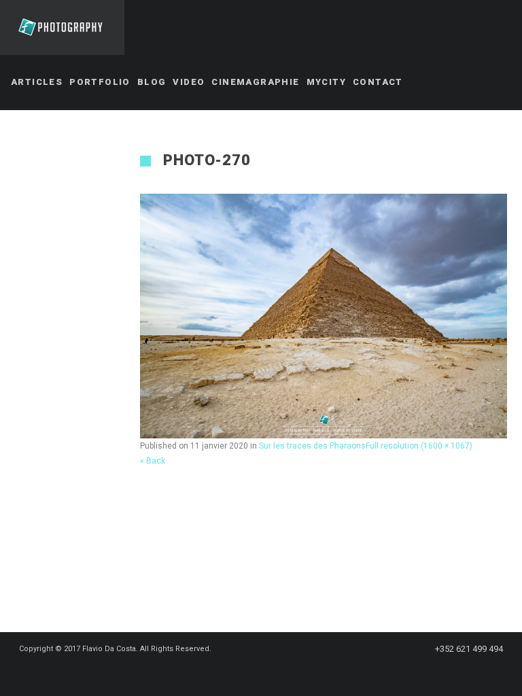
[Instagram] (266, 673)
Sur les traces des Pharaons (312, 446)
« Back (152, 461)
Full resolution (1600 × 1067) (419, 446)
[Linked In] (315, 673)
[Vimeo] (291, 673)
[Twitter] (242, 673)
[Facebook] (217, 673)
